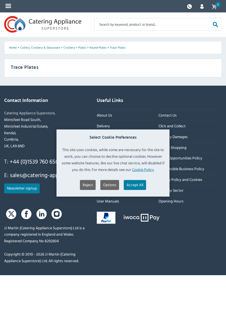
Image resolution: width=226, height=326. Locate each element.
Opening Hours (171, 201)
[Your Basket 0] (214, 6)
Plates (82, 47)
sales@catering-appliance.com (47, 174)
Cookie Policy (143, 169)
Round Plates (98, 47)
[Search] (215, 24)
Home (13, 47)
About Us (104, 115)
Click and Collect (171, 126)
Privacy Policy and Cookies (180, 179)
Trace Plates (118, 47)
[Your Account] (202, 6)
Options (109, 185)
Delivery (103, 126)
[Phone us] (189, 6)
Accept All (135, 185)
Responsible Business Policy (181, 169)
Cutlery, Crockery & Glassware (40, 47)
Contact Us (167, 115)
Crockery (69, 47)
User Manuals (108, 201)
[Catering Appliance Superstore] (42, 24)
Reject (88, 185)
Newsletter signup (22, 188)
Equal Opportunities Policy (180, 158)
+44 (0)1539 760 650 (34, 161)
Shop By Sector (171, 190)
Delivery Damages (173, 137)
